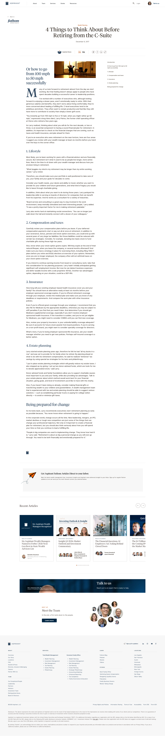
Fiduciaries (103, 679)
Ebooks (102, 660)
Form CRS (146, 704)
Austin (136, 660)
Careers (10, 669)
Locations (11, 660)
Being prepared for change (115, 87)
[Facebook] (97, 52)
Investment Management (52, 661)
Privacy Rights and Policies (101, 704)
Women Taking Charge (106, 683)
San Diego (137, 674)
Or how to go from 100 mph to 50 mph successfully (117, 67)
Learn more (49, 620)
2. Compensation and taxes (115, 75)
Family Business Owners (107, 681)
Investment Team (13, 691)
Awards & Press (12, 664)
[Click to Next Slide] (143, 505)
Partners (10, 686)
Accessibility (137, 704)
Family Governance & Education (78, 679)
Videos (102, 662)
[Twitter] (93, 52)
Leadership (11, 683)
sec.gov (95, 719)
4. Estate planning (112, 83)
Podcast (102, 657)
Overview (11, 655)
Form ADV (154, 704)
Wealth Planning (49, 659)
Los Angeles (138, 655)
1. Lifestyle (110, 71)
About (35, 3)
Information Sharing (116, 704)
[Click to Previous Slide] (138, 505)
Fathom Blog (103, 655)
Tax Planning (48, 665)
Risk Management (50, 663)
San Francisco (138, 657)
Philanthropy (48, 670)
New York (137, 669)
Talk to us (156, 3)
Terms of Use (128, 704)
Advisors (10, 688)
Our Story (11, 657)
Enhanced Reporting (75, 674)
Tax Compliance (73, 676)
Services (53, 3)
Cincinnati (137, 662)
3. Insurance (111, 79)
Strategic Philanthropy (75, 670)
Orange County (138, 671)
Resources (73, 3)
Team (43, 3)
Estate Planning (49, 667)
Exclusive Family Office (73, 655)
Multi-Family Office (105, 672)
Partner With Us (13, 671)
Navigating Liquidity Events (108, 676)
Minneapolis (137, 667)
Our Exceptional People (15, 681)
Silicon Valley (138, 676)
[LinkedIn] (101, 52)
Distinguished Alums (14, 693)
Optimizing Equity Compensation (109, 674)
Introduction (111, 62)
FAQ (9, 662)
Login (138, 3)
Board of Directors (13, 695)
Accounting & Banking (75, 672)
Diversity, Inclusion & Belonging (17, 667)
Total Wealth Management (50, 655)
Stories (63, 3)
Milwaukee (137, 664)
